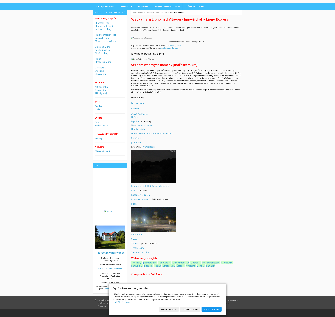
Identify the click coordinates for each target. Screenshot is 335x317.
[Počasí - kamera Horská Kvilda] (141, 125)
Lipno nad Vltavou (140, 199)
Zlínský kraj (100, 74)
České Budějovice (139, 114)
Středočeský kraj (103, 61)
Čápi (97, 122)
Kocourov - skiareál (140, 194)
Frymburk (136, 121)
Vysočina (190, 265)
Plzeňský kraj (101, 53)
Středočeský (169, 265)
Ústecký (180, 265)
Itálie (97, 109)
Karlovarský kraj (103, 29)
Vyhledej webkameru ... (105, 6)
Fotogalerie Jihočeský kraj (147, 274)
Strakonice (136, 234)
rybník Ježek (149, 146)
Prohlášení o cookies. (122, 302)
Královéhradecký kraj (105, 34)
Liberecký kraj (102, 38)
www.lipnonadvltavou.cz (169, 48)
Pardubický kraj (102, 50)
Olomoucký (226, 262)
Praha (158, 265)
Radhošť (109, 268)
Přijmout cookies (211, 309)
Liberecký (195, 262)
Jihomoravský (150, 262)
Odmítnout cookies (190, 309)
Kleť (133, 190)
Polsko (98, 106)
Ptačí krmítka (101, 125)
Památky (210, 265)
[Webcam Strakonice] (153, 219)
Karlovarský (164, 262)
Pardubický (136, 265)
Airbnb (106, 289)
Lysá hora (118, 268)
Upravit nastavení (168, 309)
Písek (133, 203)
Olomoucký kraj (102, 46)
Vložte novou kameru (194, 6)
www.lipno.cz (175, 45)
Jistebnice (136, 142)
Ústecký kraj (101, 67)
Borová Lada (137, 103)
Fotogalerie (143, 6)
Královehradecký (180, 262)
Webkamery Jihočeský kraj (156, 12)
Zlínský (200, 265)
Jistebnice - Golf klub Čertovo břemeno (150, 186)
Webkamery (126, 6)
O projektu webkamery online (167, 6)
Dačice (134, 117)
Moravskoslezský (210, 262)
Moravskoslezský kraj (105, 41)
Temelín (135, 243)
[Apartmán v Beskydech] (110, 237)
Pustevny (101, 268)
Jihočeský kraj (102, 22)
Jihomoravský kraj (104, 26)
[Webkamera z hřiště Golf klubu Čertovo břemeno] (153, 166)
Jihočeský (136, 262)
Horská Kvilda (138, 129)
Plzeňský (148, 265)
